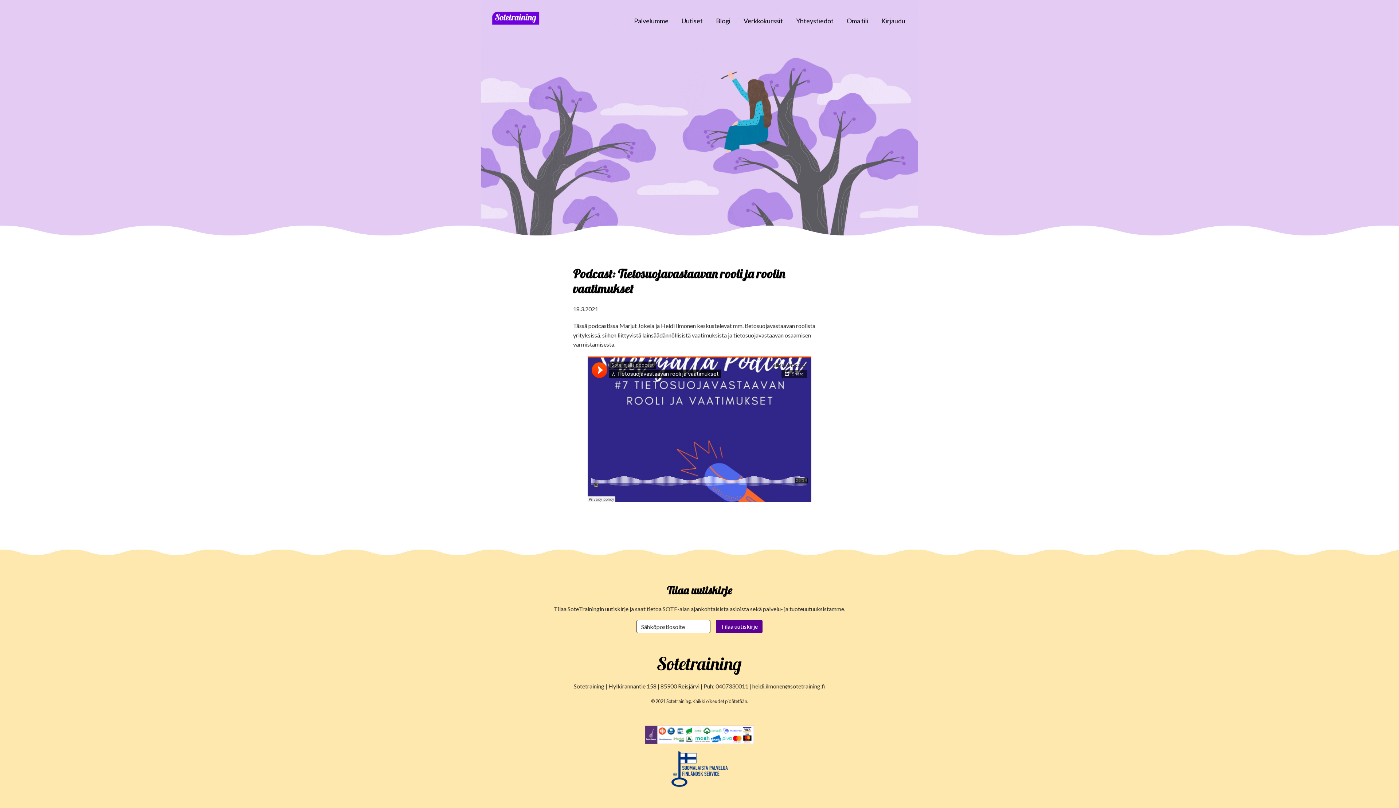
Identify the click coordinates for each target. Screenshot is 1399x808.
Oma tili (857, 21)
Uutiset (692, 21)
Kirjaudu (893, 21)
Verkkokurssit (763, 21)
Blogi (723, 21)
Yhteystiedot (815, 21)
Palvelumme (651, 21)
